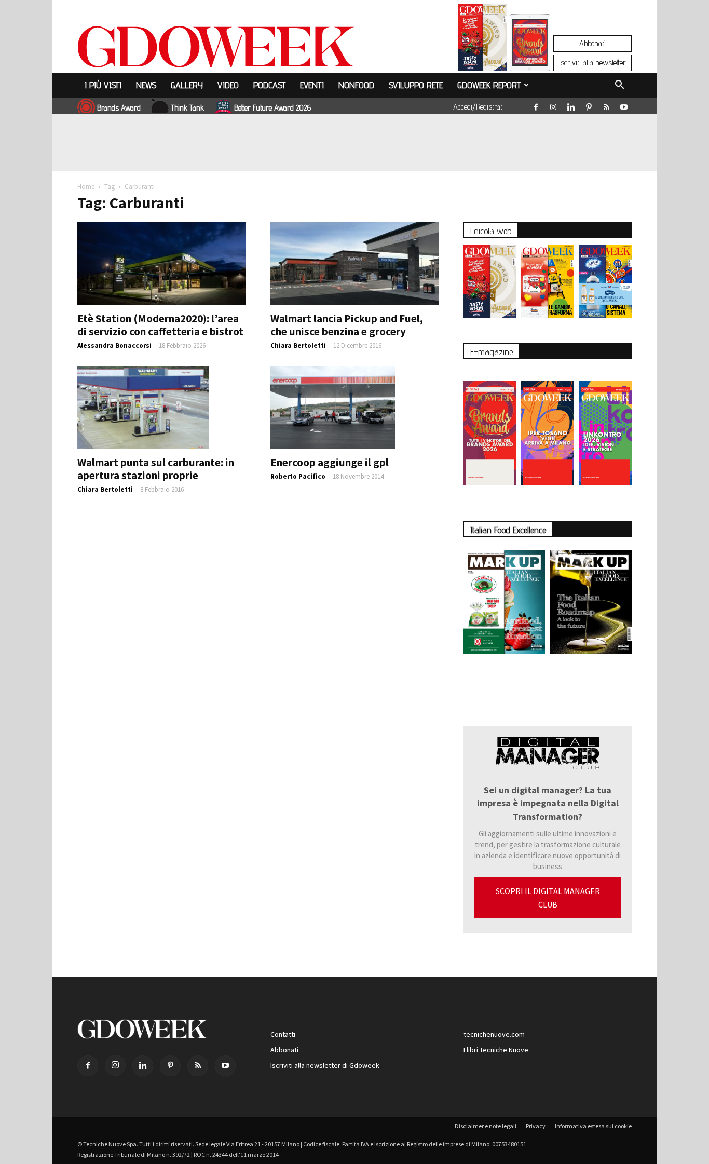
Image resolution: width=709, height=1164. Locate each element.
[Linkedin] (571, 105)
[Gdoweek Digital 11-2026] (530, 56)
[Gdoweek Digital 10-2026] (547, 428)
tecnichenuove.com (494, 1034)
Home (85, 186)
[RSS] (606, 105)
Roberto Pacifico (297, 476)
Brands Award (119, 108)
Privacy (536, 1126)
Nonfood (356, 84)
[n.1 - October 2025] (504, 604)
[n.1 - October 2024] (591, 604)
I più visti (103, 84)
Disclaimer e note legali (485, 1126)
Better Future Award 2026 (272, 108)
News (146, 84)
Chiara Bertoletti (298, 345)
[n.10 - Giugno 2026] (605, 284)
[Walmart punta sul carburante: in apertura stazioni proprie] (161, 407)
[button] (619, 86)
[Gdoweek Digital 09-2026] (605, 428)
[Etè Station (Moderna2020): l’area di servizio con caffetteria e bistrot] (161, 263)
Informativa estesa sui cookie (593, 1126)
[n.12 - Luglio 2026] (482, 40)
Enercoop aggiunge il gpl (329, 462)
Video (228, 84)
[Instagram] (553, 105)
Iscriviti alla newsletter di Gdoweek (324, 1065)
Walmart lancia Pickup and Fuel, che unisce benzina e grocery (346, 325)
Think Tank (187, 108)
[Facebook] (535, 105)
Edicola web (490, 230)
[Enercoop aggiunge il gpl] (354, 407)
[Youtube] (624, 105)
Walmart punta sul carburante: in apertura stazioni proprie (155, 468)
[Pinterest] (588, 105)
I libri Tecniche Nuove (495, 1049)
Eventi (312, 84)
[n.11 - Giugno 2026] (547, 284)
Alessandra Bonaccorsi (114, 345)
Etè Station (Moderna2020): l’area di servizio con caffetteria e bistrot (160, 325)
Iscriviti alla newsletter (592, 62)
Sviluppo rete (416, 84)
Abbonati (592, 43)
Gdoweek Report (489, 84)
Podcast (269, 84)
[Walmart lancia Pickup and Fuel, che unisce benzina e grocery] (354, 263)
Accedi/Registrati (478, 107)
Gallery (187, 84)
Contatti (282, 1034)
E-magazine (491, 351)
